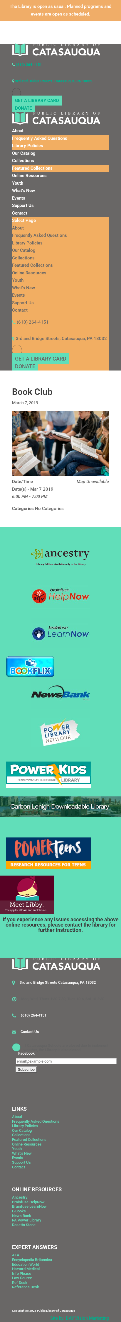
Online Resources (29, 175)
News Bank (21, 1216)
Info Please (21, 1273)
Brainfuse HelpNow (28, 1202)
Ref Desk (19, 1282)
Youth (17, 183)
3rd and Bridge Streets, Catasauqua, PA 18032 (53, 81)
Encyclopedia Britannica (32, 1260)
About (17, 130)
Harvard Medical (26, 1269)
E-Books (19, 1211)
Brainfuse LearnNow (29, 1206)
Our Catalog (24, 153)
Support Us (23, 205)
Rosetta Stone (24, 1225)
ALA (15, 1255)
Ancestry (19, 1197)
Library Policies (27, 145)
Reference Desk (25, 1287)
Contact (19, 213)
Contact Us (30, 1031)
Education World (25, 1264)
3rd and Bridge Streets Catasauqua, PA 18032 (58, 982)
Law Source (22, 1278)
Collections (23, 160)
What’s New (23, 190)
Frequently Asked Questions (39, 138)
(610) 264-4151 (28, 64)
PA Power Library (26, 1220)
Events (18, 198)
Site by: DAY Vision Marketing (79, 1318)
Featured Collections (32, 168)
